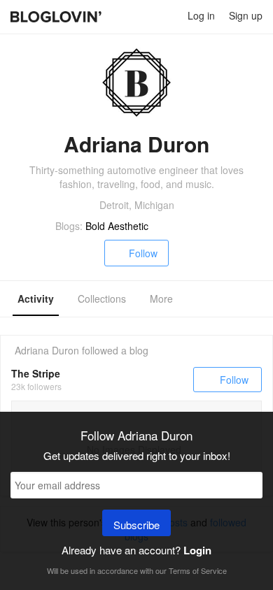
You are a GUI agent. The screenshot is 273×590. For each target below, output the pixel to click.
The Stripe (35, 373)
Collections (102, 298)
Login (197, 550)
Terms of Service (198, 570)
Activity (36, 298)
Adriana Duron (47, 350)
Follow (143, 253)
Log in (201, 15)
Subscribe (136, 524)
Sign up (245, 15)
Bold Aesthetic (116, 226)
